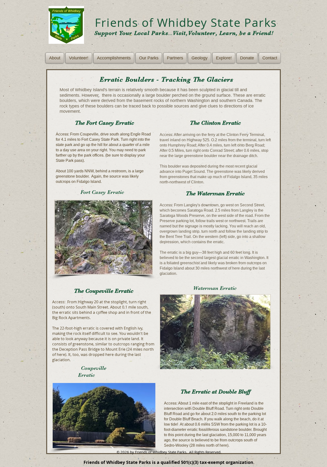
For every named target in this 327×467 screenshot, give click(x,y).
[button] (55, 58)
